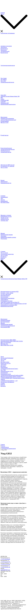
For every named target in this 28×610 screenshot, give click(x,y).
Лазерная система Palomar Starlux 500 (10, 96)
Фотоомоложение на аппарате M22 (10, 291)
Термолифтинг (4, 299)
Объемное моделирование (7, 118)
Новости (3, 384)
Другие (2, 360)
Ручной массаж (4, 135)
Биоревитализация (5, 320)
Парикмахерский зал (6, 183)
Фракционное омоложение (7, 298)
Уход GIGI (3, 81)
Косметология (4, 48)
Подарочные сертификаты (7, 382)
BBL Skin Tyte (4, 343)
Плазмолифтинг (5, 121)
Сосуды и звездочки (6, 294)
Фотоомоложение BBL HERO (8, 339)
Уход (2, 198)
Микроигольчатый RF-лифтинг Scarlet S (11, 376)
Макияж (3, 233)
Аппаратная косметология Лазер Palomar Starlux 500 (14, 278)
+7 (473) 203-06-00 (5, 559)
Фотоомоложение (5, 295)
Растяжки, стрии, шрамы (7, 293)
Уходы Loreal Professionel (7, 358)
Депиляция (3, 236)
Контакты (3, 386)
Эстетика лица (4, 220)
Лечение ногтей (5, 219)
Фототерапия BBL (5, 327)
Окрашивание (4, 197)
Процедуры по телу (6, 363)
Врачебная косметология (7, 306)
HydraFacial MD (5, 100)
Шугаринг (3, 366)
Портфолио (3, 256)
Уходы (2, 356)
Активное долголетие (6, 46)
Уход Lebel (3, 359)
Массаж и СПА (4, 122)
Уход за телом (4, 167)
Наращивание (4, 201)
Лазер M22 (3, 95)
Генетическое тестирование (8, 33)
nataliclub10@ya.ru (5, 569)
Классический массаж (6, 148)
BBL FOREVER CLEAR (7, 345)
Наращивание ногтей (6, 216)
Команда (3, 258)
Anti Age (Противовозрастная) (8, 119)
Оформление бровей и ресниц (8, 237)
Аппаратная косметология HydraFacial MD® (12, 375)
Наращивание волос (6, 374)
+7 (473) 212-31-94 (5, 564)
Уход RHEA (4, 79)
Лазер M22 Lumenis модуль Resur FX (10, 302)
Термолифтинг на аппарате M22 (9, 305)
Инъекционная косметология (8, 104)
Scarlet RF (3, 101)
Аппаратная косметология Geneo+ (9, 368)
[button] (14, 438)
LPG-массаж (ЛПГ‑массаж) (7, 164)
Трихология (4, 50)
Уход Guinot (4, 78)
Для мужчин (4, 238)
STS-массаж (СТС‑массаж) (7, 166)
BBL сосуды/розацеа (6, 342)
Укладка (3, 199)
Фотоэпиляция (4, 297)
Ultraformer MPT (5, 103)
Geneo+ (2, 99)
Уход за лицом (4, 252)
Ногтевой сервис (5, 202)
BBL (2, 97)
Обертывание (4, 181)
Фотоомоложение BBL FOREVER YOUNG (12, 341)
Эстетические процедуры (7, 254)
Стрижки (3, 195)
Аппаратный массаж (6, 152)
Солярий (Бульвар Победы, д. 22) (9, 380)
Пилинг (3, 180)
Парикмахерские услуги (7, 371)
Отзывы (3, 383)
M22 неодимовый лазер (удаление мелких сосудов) (14, 303)
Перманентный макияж (7, 234)
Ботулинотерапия (5, 321)
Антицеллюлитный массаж (8, 149)
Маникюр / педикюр (6, 215)
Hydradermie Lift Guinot (6, 301)
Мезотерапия (4, 117)
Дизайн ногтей (4, 218)
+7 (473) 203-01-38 (5, 567)
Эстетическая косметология (8, 65)
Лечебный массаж (5, 150)
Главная (3, 12)
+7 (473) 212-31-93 (5, 561)
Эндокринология (5, 51)
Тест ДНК (3, 370)
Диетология (4, 47)
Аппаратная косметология (7, 82)
